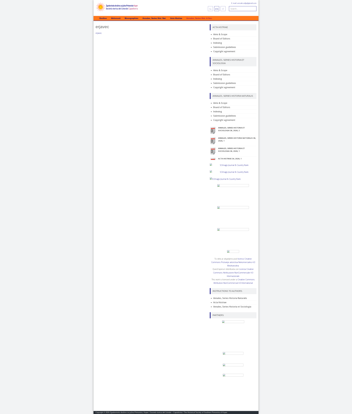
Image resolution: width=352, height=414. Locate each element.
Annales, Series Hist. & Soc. (199, 18)
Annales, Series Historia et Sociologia (232, 306)
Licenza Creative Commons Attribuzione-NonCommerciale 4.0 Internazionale (233, 272)
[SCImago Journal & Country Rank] (233, 165)
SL (210, 9)
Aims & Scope (220, 34)
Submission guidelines (224, 47)
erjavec (99, 33)
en (216, 9)
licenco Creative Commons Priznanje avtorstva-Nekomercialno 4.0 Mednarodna (233, 262)
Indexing (217, 42)
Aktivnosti (116, 18)
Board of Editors (221, 38)
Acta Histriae (176, 18)
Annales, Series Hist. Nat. (154, 18)
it (223, 9)
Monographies (131, 18)
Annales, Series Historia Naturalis (230, 298)
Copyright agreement (224, 51)
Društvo (103, 18)
